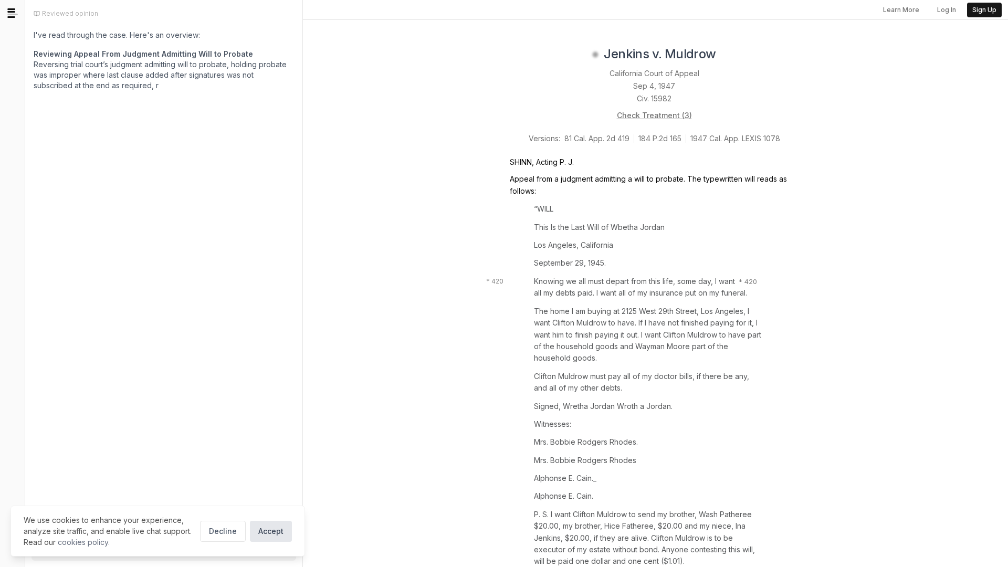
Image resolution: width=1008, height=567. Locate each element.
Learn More (901, 10)
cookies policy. (84, 542)
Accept (271, 531)
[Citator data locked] (595, 54)
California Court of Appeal (654, 73)
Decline (223, 531)
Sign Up (984, 10)
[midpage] (12, 13)
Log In (946, 10)
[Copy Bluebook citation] (727, 54)
